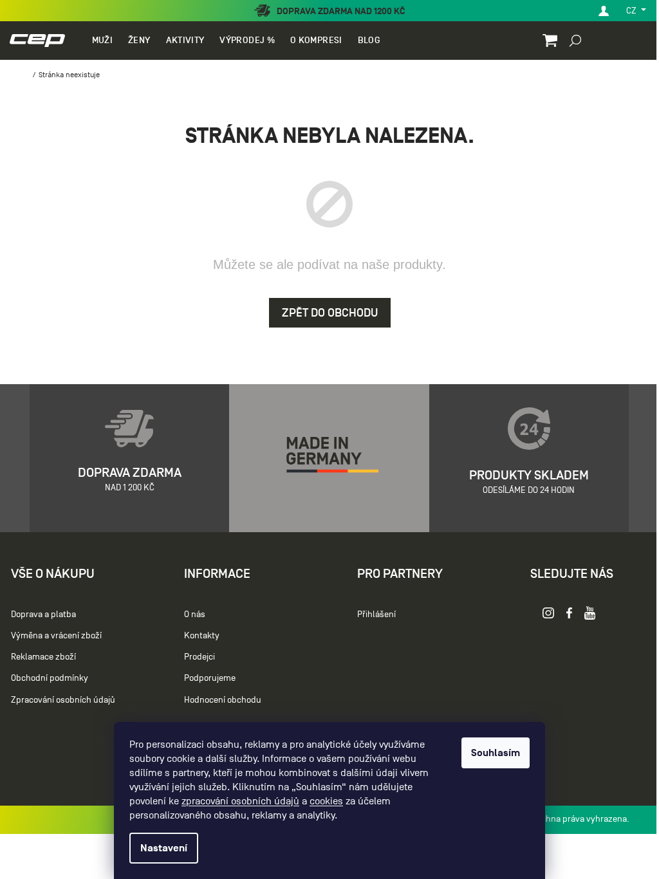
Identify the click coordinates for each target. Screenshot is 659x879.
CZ (632, 10)
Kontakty (201, 635)
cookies (326, 801)
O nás (194, 614)
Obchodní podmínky (49, 678)
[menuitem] (102, 40)
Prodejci (199, 657)
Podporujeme (210, 678)
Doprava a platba (43, 614)
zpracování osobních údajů (240, 801)
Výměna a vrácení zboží (56, 635)
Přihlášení (376, 614)
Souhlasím (495, 752)
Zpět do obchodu (330, 313)
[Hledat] (575, 40)
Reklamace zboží (43, 657)
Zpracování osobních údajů (63, 700)
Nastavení (163, 848)
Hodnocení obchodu (222, 700)
